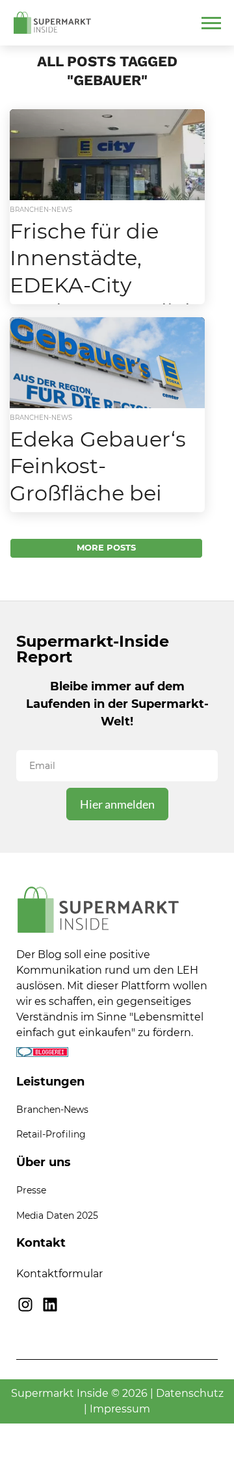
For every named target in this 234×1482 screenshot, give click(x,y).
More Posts (106, 547)
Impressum (120, 1409)
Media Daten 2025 (57, 1215)
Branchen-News (52, 1109)
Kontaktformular (59, 1274)
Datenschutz (190, 1393)
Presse (31, 1190)
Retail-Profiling (51, 1134)
